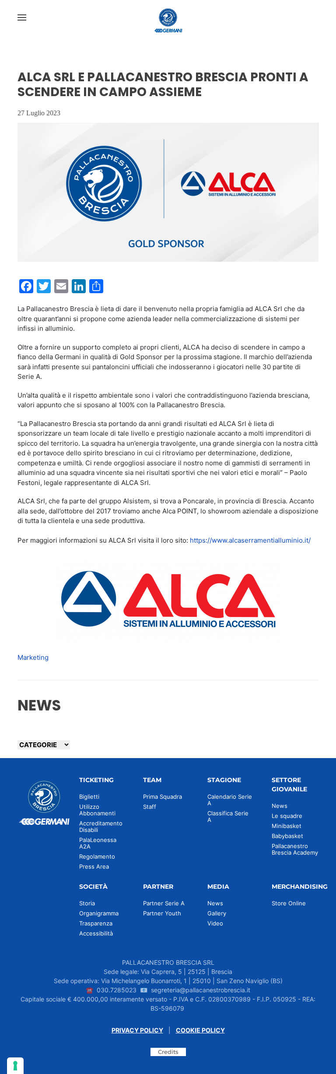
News (279, 805)
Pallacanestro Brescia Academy (295, 849)
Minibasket (286, 825)
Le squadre (287, 815)
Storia (87, 903)
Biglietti (89, 796)
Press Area (94, 866)
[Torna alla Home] (168, 17)
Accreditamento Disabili (100, 826)
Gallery (216, 913)
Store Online (289, 903)
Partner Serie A (164, 903)
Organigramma (99, 913)
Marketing (33, 657)
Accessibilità (96, 933)
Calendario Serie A (229, 800)
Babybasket (287, 835)
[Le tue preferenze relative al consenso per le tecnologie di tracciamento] (15, 1065)
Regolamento (97, 856)
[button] (22, 17)
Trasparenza (95, 923)
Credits (168, 1051)
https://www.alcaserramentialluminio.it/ (250, 540)
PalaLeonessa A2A (97, 843)
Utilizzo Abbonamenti (97, 810)
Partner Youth (162, 913)
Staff (149, 806)
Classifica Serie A (227, 816)
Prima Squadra (162, 796)
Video (215, 923)
